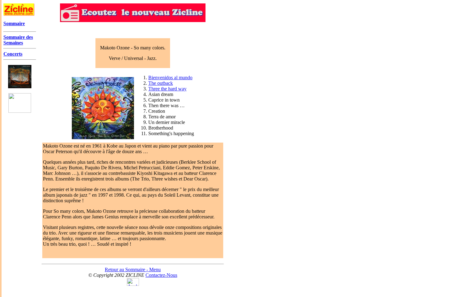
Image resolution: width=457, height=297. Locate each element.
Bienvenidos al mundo (170, 77)
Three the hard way (167, 88)
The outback (160, 83)
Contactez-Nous (161, 275)
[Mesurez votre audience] (133, 284)
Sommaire (14, 23)
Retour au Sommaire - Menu (133, 269)
